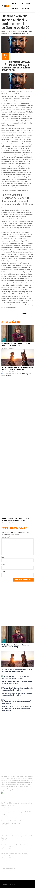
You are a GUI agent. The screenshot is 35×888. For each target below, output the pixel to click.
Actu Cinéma (25, 9)
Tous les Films (26, 3)
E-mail (3, 564)
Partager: (24, 314)
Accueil (14, 3)
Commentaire (5, 537)
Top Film (14, 9)
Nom (3, 557)
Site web (3, 571)
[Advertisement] (17, 603)
